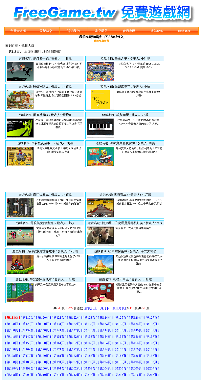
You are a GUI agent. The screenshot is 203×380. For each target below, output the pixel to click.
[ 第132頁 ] (74, 324)
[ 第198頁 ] (12, 368)
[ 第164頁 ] (105, 343)
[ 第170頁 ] (43, 349)
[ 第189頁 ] (28, 362)
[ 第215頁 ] (120, 374)
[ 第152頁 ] (74, 336)
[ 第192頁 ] (74, 362)
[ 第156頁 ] (136, 336)
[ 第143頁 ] (89, 330)
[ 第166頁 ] (136, 343)
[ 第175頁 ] (120, 349)
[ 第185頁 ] (120, 355)
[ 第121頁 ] (59, 317)
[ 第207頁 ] (151, 368)
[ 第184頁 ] (105, 355)
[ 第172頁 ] (74, 349)
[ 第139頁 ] (28, 330)
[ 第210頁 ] (43, 374)
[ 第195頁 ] (120, 362)
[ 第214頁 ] (105, 374)
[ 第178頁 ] (12, 355)
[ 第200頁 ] (43, 368)
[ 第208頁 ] (12, 374)
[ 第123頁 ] (89, 317)
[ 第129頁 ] (28, 324)
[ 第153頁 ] (89, 336)
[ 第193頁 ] (89, 362)
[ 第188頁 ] (12, 362)
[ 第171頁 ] (59, 349)
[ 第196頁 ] (136, 362)
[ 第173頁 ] (89, 349)
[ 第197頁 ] (151, 362)
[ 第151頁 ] (59, 336)
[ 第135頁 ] (120, 324)
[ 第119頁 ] (28, 317)
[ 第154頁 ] (105, 336)
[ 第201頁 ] (59, 368)
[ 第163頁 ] (89, 343)
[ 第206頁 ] (136, 368)
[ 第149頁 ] (28, 336)
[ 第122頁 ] (74, 317)
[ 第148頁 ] (12, 336)
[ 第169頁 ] (28, 349)
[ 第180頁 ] (43, 355)
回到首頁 (11, 45)
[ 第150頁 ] (43, 336)
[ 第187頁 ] (151, 355)
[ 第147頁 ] (151, 330)
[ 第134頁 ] (105, 324)
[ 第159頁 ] (28, 343)
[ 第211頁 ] (59, 374)
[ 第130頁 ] (43, 324)
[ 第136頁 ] (136, 324)
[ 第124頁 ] (105, 317)
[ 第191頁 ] (59, 362)
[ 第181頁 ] (59, 355)
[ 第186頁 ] (136, 355)
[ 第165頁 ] (120, 343)
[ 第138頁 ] (12, 330)
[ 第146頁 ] (136, 330)
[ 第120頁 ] (43, 317)
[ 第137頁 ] (151, 324)
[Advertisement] (84, 180)
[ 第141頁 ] (59, 330)
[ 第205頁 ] (120, 368)
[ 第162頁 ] (74, 343)
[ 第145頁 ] (120, 330)
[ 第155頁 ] (120, 336)
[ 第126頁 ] (136, 317)
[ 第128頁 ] (12, 324)
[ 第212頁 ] (74, 374)
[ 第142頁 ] (74, 330)
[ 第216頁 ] (136, 374)
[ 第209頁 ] (28, 374)
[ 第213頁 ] (89, 374)
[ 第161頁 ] (59, 343)
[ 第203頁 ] (89, 368)
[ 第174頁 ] (105, 349)
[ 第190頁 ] (43, 362)
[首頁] (88, 308)
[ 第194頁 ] (105, 362)
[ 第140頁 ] (43, 330)
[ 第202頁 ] (74, 368)
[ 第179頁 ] (28, 355)
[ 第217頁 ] (151, 374)
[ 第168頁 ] (12, 349)
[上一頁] (98, 308)
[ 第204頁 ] (105, 368)
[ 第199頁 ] (28, 368)
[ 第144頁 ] (105, 330)
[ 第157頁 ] (151, 336)
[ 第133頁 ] (89, 324)
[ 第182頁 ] (74, 355)
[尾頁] (121, 308)
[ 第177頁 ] (151, 349)
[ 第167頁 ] (151, 343)
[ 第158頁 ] (12, 343)
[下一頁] (111, 308)
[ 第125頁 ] (120, 317)
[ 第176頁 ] (136, 349)
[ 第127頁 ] (151, 317)
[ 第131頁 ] (59, 324)
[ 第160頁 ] (43, 343)
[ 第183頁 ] (89, 355)
